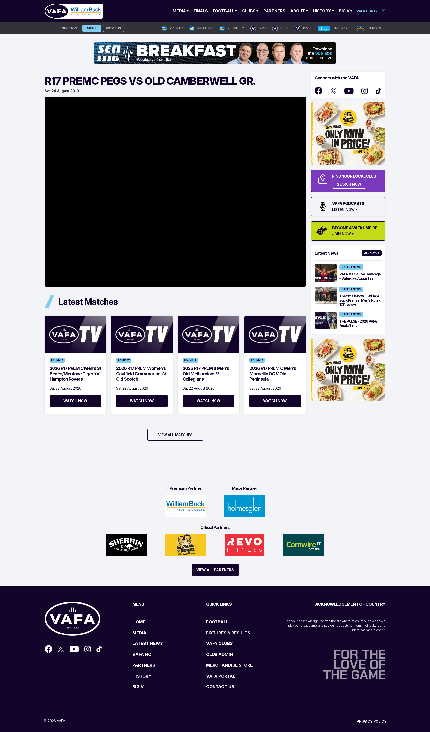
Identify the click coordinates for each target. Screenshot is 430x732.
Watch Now (75, 401)
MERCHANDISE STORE (229, 665)
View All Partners (215, 570)
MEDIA (139, 632)
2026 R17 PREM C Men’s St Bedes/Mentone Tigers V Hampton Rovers (75, 374)
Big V (344, 10)
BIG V (138, 686)
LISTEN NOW (343, 210)
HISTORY (141, 676)
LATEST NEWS (147, 643)
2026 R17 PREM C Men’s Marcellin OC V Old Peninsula (272, 374)
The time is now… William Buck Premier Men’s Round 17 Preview (360, 300)
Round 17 (57, 360)
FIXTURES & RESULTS (228, 632)
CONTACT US (220, 686)
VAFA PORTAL (220, 676)
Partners (274, 10)
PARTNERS (143, 665)
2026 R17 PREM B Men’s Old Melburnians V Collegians (206, 374)
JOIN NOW (341, 234)
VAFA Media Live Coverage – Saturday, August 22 (360, 276)
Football (223, 10)
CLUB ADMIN (219, 654)
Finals (201, 10)
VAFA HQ (141, 654)
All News (370, 252)
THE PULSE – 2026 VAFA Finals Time (358, 323)
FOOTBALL (217, 621)
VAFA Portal (368, 11)
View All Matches (175, 435)
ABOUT (297, 10)
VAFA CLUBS (219, 643)
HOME (138, 621)
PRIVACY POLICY (372, 721)
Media (179, 10)
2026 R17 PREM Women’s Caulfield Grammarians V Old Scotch (141, 374)
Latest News (351, 266)
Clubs (249, 10)
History (322, 10)
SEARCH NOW (349, 184)
